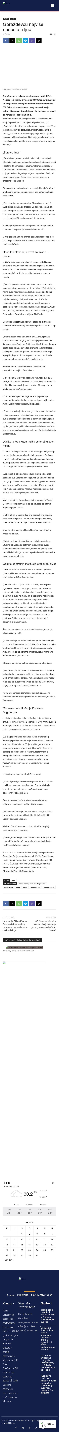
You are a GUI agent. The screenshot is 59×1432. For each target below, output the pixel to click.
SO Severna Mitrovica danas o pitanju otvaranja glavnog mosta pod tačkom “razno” (43, 926)
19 (52, 1244)
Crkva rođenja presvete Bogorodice (32, 884)
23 (29, 1250)
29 (22, 1255)
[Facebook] (6, 40)
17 (37, 1244)
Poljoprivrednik (48, 887)
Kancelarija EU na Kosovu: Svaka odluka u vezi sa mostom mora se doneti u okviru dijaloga (15, 926)
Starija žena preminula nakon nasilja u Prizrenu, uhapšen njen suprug (48, 1315)
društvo (12, 19)
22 (22, 1250)
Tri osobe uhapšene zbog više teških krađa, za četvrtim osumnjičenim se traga (48, 1362)
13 (7, 1244)
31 (37, 1255)
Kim (13, 880)
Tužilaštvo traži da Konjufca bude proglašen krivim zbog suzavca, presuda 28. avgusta (48, 1384)
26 (52, 1250)
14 (14, 1244)
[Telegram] (25, 40)
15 (22, 1244)
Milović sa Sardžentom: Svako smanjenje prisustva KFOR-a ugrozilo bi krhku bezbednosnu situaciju (48, 1338)
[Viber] (32, 40)
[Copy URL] (39, 40)
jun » (11, 1259)
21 (14, 1250)
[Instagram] (22, 1428)
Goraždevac (8, 887)
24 (37, 1250)
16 (29, 1244)
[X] (12, 40)
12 (52, 1239)
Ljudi (18, 887)
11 (44, 1239)
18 (44, 1244)
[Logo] (10, 5)
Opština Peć (35, 887)
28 (14, 1255)
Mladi (25, 887)
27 (7, 1255)
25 (44, 1250)
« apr (5, 1259)
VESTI (6, 19)
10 (37, 1239)
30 (29, 1255)
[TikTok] (29, 1428)
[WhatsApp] (19, 40)
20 (7, 1250)
